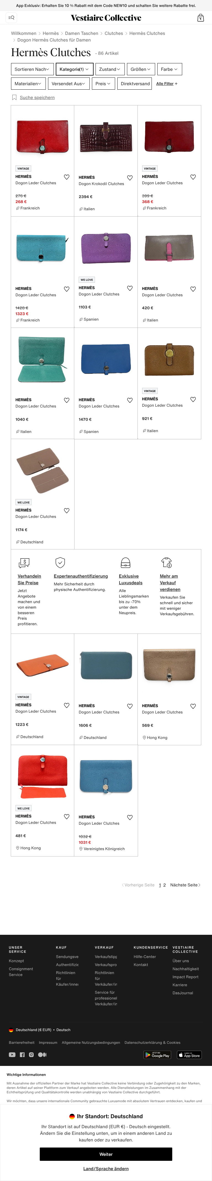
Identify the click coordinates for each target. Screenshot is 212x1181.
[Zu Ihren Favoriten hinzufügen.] (66, 177)
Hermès (51, 33)
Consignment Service (21, 972)
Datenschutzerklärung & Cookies (152, 1042)
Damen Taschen (81, 33)
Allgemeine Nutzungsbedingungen (91, 1042)
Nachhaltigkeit (186, 969)
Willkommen (23, 33)
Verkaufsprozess (110, 965)
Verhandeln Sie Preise (29, 579)
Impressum (48, 1042)
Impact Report (185, 977)
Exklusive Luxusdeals (130, 579)
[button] (201, 18)
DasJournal (183, 993)
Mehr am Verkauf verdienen (170, 583)
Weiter (106, 1154)
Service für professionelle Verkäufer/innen (109, 998)
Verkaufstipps (107, 957)
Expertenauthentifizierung (81, 576)
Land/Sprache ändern (106, 1168)
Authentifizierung (72, 965)
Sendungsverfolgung (75, 957)
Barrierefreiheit (22, 1042)
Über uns (181, 961)
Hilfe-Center (145, 957)
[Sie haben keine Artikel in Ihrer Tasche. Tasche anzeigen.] (201, 18)
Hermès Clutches (147, 33)
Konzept (16, 961)
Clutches (114, 33)
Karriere (180, 985)
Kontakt (141, 965)
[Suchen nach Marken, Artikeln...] (11, 17)
